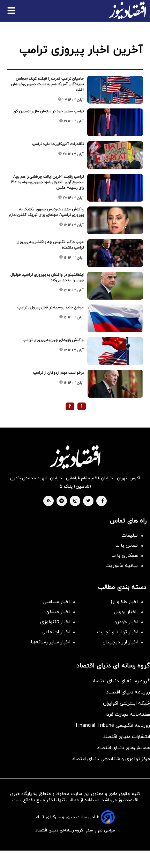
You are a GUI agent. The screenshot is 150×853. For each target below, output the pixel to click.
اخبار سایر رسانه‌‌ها (50, 642)
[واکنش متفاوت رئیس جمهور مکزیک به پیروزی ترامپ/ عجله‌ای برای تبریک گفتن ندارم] (115, 220)
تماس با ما (126, 545)
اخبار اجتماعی (56, 632)
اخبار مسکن (57, 612)
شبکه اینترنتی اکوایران (126, 703)
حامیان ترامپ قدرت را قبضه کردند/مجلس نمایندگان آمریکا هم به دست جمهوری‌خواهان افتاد (47, 84)
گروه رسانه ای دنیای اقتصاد (121, 681)
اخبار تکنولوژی (55, 622)
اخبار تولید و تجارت (117, 632)
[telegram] (61, 501)
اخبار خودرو (126, 622)
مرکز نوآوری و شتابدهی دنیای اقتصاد (111, 759)
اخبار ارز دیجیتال (120, 642)
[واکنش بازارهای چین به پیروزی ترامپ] (115, 351)
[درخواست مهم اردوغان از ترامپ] (115, 384)
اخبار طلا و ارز (124, 602)
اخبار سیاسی (56, 602)
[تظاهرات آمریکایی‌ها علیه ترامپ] (115, 155)
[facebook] (102, 501)
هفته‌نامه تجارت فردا (128, 714)
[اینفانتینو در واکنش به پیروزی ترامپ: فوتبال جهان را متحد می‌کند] (115, 286)
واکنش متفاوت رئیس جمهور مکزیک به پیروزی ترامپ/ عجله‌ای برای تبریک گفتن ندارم (46, 212)
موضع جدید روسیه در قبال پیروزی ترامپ (50, 307)
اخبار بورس (126, 612)
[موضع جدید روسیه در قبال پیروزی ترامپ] (115, 318)
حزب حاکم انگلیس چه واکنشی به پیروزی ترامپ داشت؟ (50, 244)
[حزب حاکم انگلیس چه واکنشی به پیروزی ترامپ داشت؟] (115, 253)
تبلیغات (129, 535)
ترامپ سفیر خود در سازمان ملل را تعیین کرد (48, 111)
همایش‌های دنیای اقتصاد (123, 748)
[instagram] (75, 501)
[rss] (49, 501)
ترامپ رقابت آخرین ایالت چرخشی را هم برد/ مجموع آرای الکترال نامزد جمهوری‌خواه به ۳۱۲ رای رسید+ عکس (47, 182)
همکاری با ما (125, 555)
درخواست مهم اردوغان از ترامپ (58, 372)
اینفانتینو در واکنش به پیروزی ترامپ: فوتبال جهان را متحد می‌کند (47, 277)
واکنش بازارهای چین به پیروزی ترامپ (53, 340)
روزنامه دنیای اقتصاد (128, 692)
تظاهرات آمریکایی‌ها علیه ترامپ (58, 144)
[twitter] (88, 501)
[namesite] (127, 10)
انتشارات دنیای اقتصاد (126, 736)
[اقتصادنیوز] (75, 457)
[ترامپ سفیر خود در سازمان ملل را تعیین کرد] (115, 122)
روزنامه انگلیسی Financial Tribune (113, 725)
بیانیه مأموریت (121, 565)
